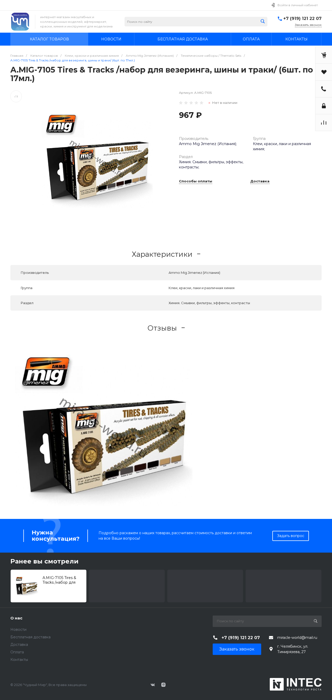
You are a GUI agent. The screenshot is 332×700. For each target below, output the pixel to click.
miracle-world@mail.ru (297, 637)
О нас (16, 618)
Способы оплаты (195, 181)
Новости (18, 629)
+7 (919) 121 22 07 (302, 18)
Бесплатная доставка (30, 637)
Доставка (259, 181)
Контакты (19, 659)
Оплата (17, 652)
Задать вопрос (290, 535)
